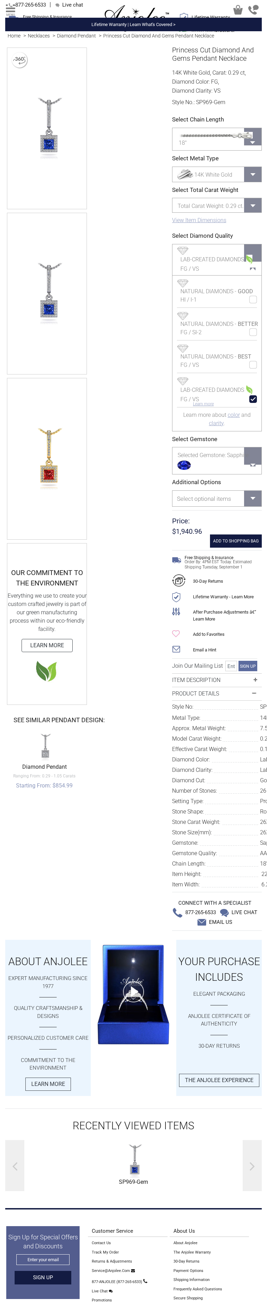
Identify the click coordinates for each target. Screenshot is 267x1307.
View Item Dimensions (199, 220)
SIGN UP (248, 666)
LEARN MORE (47, 645)
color (234, 415)
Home (14, 36)
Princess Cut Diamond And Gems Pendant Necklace (158, 36)
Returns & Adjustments (112, 1261)
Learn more (203, 404)
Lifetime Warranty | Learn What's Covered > (133, 24)
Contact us (101, 1243)
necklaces (39, 36)
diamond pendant (76, 36)
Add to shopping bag (236, 541)
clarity (216, 423)
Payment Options (188, 1270)
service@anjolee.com (111, 1270)
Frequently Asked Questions (197, 1289)
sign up (43, 1277)
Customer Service (112, 1231)
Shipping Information (191, 1280)
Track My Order (105, 1252)
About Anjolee (185, 1243)
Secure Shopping (188, 1298)
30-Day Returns (208, 581)
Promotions (102, 1300)
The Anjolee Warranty (192, 1252)
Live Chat (100, 1291)
